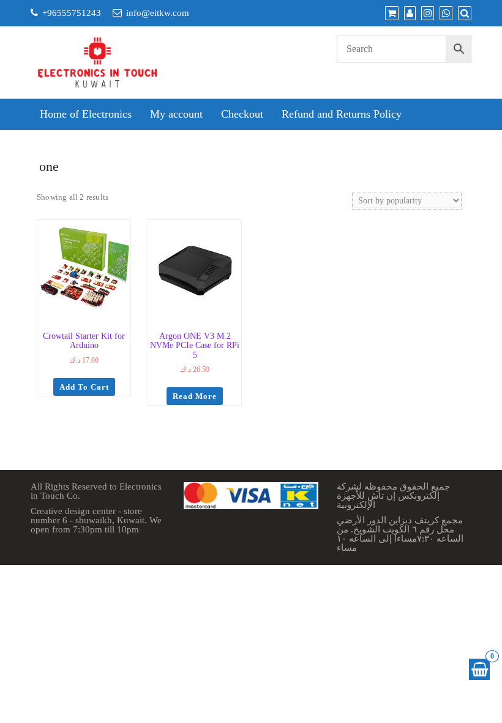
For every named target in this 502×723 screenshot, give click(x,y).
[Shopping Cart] (479, 669)
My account (176, 114)
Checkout (242, 114)
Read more (195, 396)
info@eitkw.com (157, 13)
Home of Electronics (86, 114)
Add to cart (84, 387)
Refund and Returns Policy (342, 114)
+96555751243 (71, 13)
